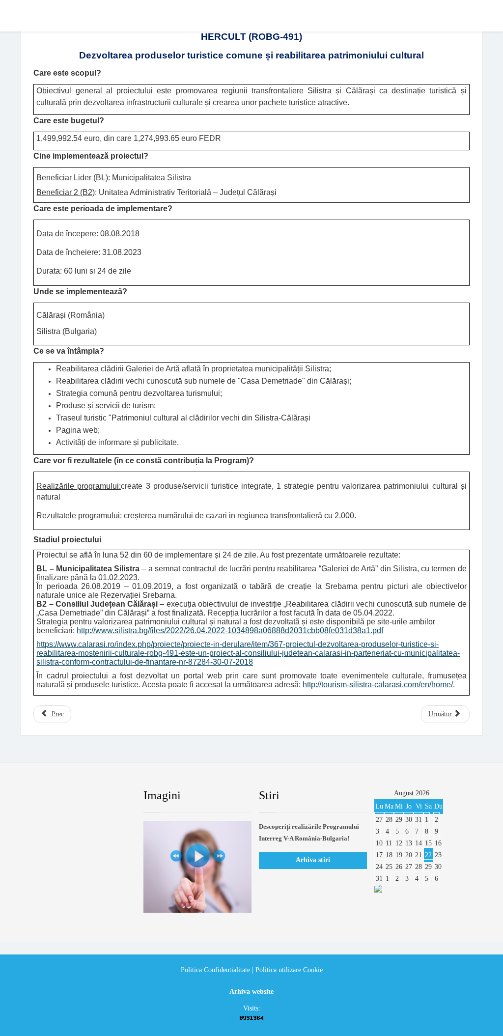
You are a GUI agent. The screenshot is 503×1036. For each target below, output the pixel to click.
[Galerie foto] (197, 867)
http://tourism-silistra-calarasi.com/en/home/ (378, 684)
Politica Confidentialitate (215, 970)
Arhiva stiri (313, 860)
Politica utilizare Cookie (289, 970)
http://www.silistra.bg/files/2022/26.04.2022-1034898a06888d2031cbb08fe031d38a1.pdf (230, 630)
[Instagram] (111, 796)
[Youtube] (88, 796)
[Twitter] (64, 796)
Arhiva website (251, 991)
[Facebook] (41, 796)
